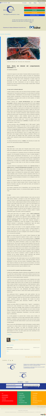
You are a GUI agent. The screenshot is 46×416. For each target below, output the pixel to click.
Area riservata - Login (5, 2)
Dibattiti (35, 399)
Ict (2, 393)
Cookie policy (20, 410)
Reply (7, 351)
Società (35, 397)
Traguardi (21, 400)
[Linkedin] (10, 360)
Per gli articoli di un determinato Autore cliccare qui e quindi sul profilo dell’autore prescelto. (34, 367)
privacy (36, 386)
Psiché (20, 399)
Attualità (35, 402)
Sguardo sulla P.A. (37, 400)
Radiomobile (5, 395)
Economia (35, 393)
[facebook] (8, 360)
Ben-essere (22, 397)
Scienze (4, 399)
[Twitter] (12, 360)
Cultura (21, 393)
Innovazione (5, 397)
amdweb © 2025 (42, 406)
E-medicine (21, 395)
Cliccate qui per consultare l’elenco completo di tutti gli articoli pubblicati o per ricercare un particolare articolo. (34, 365)
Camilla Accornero (15, 339)
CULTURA (2, 34)
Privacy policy (25, 410)
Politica (35, 395)
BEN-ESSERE (7, 34)
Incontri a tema (23, 402)
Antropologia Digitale (7, 400)
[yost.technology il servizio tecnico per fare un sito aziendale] (43, 415)
